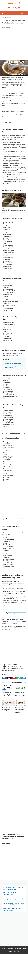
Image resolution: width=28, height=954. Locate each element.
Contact (24, 948)
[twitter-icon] (16, 7)
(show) (10, 122)
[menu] (3, 13)
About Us (4, 948)
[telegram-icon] (19, 7)
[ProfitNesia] (14, 3)
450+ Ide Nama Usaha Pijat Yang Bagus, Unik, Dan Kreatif (7, 709)
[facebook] (4, 678)
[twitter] (9, 678)
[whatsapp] (19, 678)
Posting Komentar (6, 27)
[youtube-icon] (9, 7)
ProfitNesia (16, 951)
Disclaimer (10, 948)
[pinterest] (13, 678)
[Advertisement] (14, 44)
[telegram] (23, 678)
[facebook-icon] (13, 7)
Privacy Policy (17, 948)
